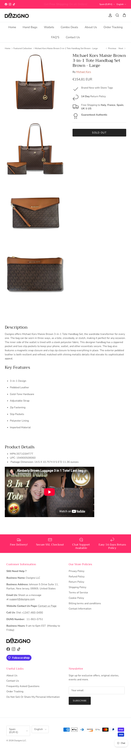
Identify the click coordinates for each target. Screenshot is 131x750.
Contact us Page (47, 606)
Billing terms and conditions (85, 603)
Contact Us (73, 37)
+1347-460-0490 (32, 612)
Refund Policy (77, 576)
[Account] (109, 15)
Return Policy (76, 582)
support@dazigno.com (22, 599)
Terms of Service (78, 592)
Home (12, 27)
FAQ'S (55, 37)
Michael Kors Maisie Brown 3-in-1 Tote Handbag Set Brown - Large (66, 48)
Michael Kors (83, 72)
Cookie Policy (76, 598)
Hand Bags (30, 27)
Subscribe (80, 700)
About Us (91, 27)
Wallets (49, 27)
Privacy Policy (76, 571)
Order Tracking (113, 27)
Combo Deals (69, 27)
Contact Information (80, 608)
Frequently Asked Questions (22, 686)
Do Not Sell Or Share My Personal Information (33, 697)
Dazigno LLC (20, 740)
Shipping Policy (77, 587)
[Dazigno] (17, 15)
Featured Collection (22, 48)
